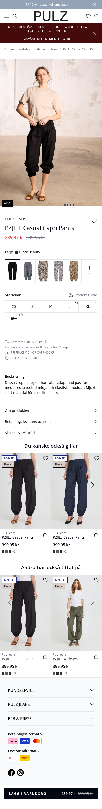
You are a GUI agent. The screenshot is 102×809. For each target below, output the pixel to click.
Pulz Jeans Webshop (17, 49)
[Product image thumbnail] (65, 205)
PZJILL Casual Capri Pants (80, 49)
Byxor (54, 49)
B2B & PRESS (20, 718)
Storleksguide (86, 295)
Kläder (40, 49)
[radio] (14, 306)
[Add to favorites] (94, 221)
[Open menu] (5, 16)
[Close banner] (94, 4)
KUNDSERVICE (21, 690)
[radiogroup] (51, 313)
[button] (51, 410)
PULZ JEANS (19, 704)
